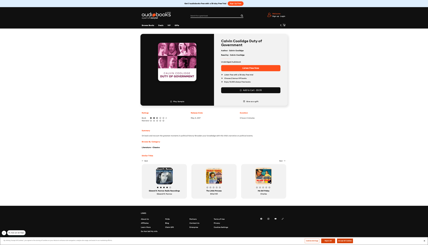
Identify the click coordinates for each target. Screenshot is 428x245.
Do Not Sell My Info (149, 231)
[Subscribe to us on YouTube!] (275, 225)
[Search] (242, 15)
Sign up (275, 16)
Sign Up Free (235, 3)
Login (282, 16)
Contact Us (194, 223)
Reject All (328, 241)
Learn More (146, 227)
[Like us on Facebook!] (261, 225)
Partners (193, 219)
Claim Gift (169, 227)
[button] (145, 161)
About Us (145, 219)
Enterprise (193, 227)
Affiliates (145, 223)
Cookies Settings (221, 227)
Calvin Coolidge (236, 50)
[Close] (424, 240)
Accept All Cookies (345, 241)
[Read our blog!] (282, 225)
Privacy (217, 223)
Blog (167, 223)
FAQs (167, 219)
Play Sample (178, 101)
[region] (214, 241)
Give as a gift (252, 101)
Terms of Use (219, 219)
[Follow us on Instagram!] (268, 225)
